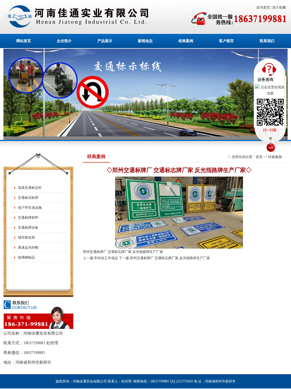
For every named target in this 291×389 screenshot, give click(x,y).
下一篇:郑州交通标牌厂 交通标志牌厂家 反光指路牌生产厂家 (164, 258)
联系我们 (267, 41)
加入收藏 (280, 7)
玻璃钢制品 (26, 257)
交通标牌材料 (28, 218)
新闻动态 (145, 41)
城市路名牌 (26, 237)
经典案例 (185, 41)
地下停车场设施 (30, 208)
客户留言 (226, 41)
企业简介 (64, 41)
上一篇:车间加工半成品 (100, 258)
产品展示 (104, 41)
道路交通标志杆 (30, 188)
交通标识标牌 (28, 198)
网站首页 (23, 41)
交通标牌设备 (28, 228)
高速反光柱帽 (28, 247)
